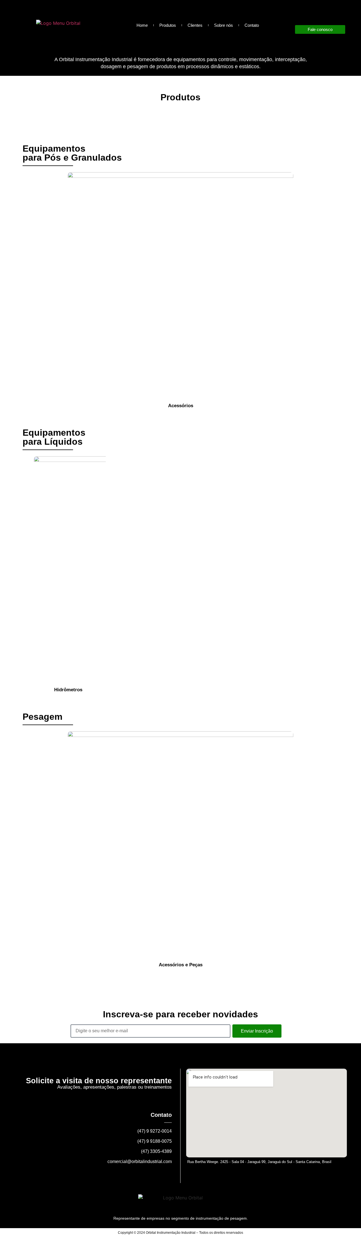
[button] (25, 290)
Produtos (167, 25)
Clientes (195, 25)
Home (142, 25)
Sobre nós (223, 25)
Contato (252, 25)
